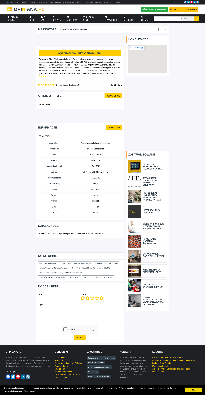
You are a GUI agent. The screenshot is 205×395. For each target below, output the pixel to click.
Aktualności (59, 360)
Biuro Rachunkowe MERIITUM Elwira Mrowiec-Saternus (153, 226)
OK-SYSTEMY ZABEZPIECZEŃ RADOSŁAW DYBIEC (152, 166)
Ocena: (84, 294)
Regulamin (128, 20)
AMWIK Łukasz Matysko (48, 272)
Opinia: (42, 305)
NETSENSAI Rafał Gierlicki (152, 211)
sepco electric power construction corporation (171, 369)
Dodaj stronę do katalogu (155, 9)
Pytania (57, 20)
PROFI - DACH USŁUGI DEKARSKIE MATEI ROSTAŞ (90, 268)
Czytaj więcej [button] (29, 391)
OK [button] (193, 390)
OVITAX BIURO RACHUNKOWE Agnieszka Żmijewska (150, 181)
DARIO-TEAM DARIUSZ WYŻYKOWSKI (98, 277)
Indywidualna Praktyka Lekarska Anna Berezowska (173, 360)
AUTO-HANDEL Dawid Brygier (79, 263)
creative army (158, 372)
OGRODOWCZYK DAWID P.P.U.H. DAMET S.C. (153, 256)
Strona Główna (12, 18)
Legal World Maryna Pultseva (71, 272)
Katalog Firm (60, 369)
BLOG (32, 20)
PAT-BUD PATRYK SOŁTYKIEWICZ (167, 358)
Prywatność (111, 20)
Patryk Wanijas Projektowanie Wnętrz (53, 268)
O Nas (43, 18)
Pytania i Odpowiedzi (63, 366)
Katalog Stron (89, 18)
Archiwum (72, 20)
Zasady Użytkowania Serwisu (67, 375)
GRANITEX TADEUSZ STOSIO (73, 29)
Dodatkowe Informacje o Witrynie (68, 363)
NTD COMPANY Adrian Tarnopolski (52, 263)
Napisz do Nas (61, 377)
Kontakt (145, 20)
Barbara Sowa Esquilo (161, 363)
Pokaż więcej (44, 76)
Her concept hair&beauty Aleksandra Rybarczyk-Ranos (153, 196)
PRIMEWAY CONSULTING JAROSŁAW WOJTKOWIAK (59, 277)
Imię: (41, 294)
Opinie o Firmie (61, 358)
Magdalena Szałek (160, 366)
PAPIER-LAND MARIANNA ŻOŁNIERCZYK (150, 241)
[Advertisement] (80, 40)
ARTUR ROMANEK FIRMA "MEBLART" (152, 271)
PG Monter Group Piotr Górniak (106, 263)
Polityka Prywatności (63, 372)
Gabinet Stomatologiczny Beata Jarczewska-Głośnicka (153, 300)
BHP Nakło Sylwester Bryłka (153, 286)
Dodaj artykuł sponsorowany (185, 9)
